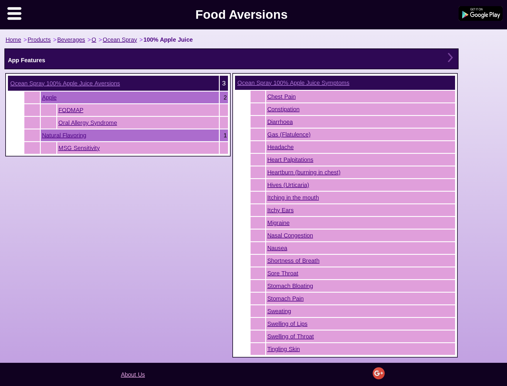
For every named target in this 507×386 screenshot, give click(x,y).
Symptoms (293, 83)
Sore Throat (282, 273)
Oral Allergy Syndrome (87, 122)
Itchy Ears (280, 210)
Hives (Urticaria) (288, 185)
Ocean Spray (120, 39)
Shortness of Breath (293, 260)
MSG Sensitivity (79, 148)
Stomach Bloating (290, 286)
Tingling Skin (283, 349)
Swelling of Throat (290, 336)
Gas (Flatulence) (289, 134)
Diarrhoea (280, 122)
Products (39, 39)
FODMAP (70, 110)
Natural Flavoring (64, 135)
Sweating (279, 311)
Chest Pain (281, 96)
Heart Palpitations (290, 159)
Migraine (278, 223)
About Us (133, 374)
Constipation (283, 109)
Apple (49, 97)
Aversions (65, 83)
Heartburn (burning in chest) (304, 172)
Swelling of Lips (287, 324)
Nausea (277, 248)
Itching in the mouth (293, 197)
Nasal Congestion (290, 235)
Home (13, 39)
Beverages (71, 39)
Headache (280, 147)
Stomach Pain (285, 298)
